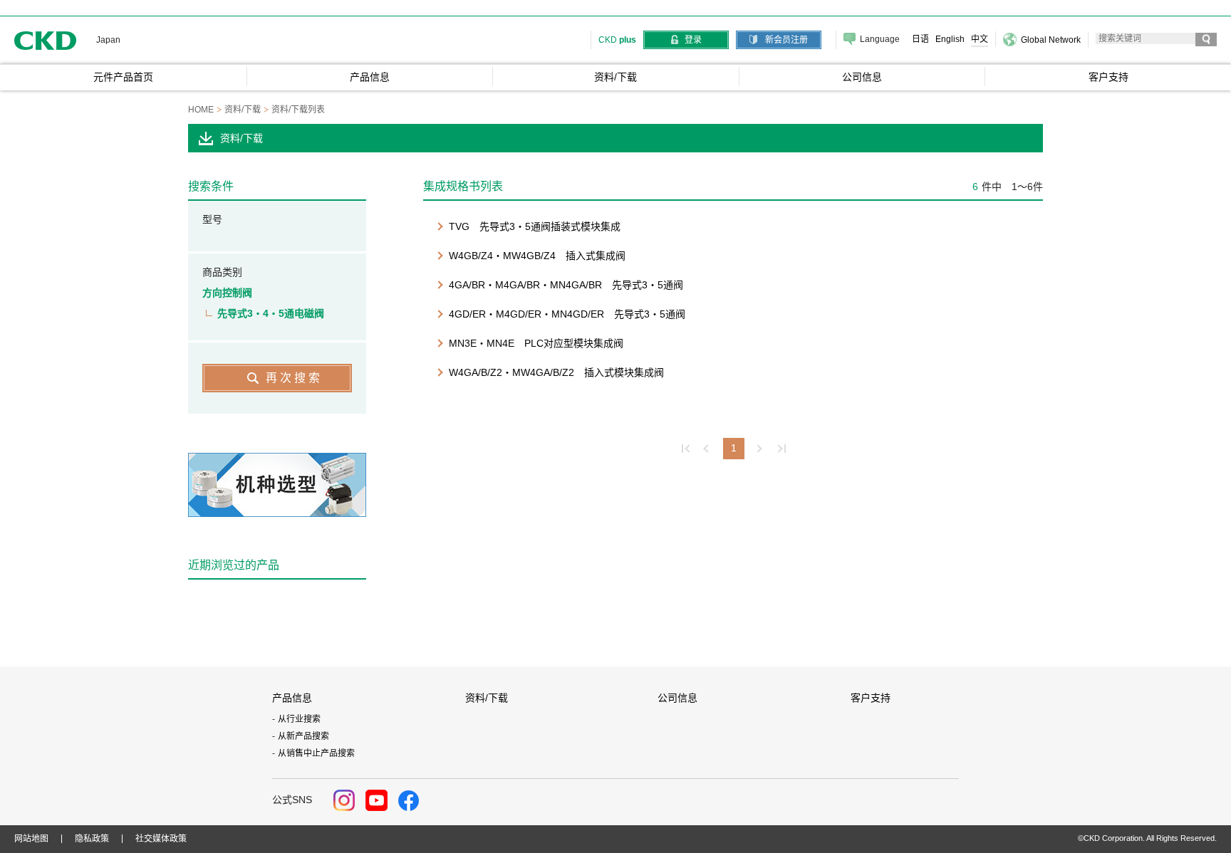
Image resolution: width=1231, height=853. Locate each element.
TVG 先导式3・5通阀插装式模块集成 (534, 226)
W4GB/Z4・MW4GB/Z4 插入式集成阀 (537, 255)
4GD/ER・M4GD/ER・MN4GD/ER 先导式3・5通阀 (567, 314)
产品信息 (292, 697)
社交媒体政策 (161, 839)
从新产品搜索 (303, 736)
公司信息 (677, 697)
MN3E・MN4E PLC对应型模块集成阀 (536, 343)
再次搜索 (294, 378)
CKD (45, 40)
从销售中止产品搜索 (316, 753)
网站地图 (31, 839)
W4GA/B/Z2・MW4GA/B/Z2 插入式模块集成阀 (556, 372)
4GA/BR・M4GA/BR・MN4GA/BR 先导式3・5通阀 (566, 285)
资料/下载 (486, 697)
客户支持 (870, 697)
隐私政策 (92, 839)
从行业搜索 (299, 719)
